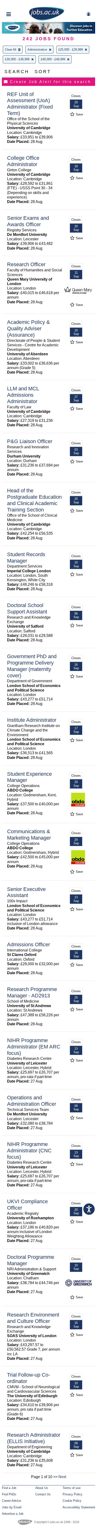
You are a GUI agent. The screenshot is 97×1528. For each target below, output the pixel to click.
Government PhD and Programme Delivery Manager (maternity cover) (32, 665)
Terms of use (72, 1488)
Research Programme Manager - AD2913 (32, 992)
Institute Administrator (31, 720)
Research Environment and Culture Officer (33, 1318)
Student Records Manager (26, 557)
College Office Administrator (23, 161)
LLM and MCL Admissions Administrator (23, 395)
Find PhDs (9, 1494)
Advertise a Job (12, 1513)
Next (62, 1477)
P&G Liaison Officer (29, 441)
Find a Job (9, 1488)
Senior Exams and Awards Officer (28, 221)
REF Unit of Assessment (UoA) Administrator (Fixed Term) (30, 103)
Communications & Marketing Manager (29, 834)
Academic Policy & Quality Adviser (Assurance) (28, 328)
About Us (41, 1488)
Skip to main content (19, 4)
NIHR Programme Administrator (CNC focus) (29, 1150)
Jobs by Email (11, 1507)
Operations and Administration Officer (31, 1101)
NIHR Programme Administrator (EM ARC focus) (33, 1046)
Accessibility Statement (79, 1507)
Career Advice (11, 1500)
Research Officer (26, 264)
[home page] (46, 20)
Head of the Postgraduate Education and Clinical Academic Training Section (34, 500)
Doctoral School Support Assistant (27, 608)
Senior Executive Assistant (26, 892)
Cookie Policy (72, 1500)
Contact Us (43, 1494)
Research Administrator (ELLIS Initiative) (33, 1438)
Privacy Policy (72, 1494)
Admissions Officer (28, 944)
